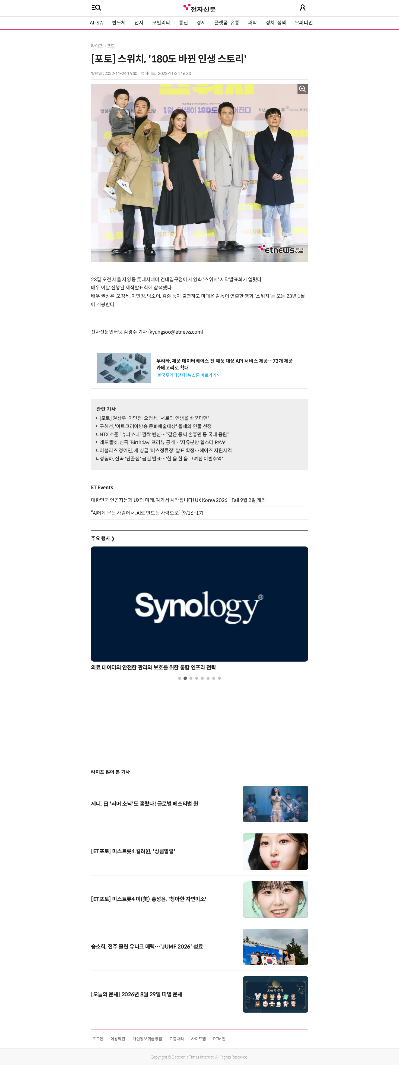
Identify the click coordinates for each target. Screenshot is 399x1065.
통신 (183, 23)
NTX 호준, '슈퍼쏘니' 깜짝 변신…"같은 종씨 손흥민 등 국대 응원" (165, 435)
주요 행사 (103, 539)
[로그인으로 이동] (302, 7)
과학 (252, 23)
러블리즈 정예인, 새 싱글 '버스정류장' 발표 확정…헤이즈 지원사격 (166, 451)
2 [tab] (185, 678)
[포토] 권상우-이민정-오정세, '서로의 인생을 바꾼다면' (154, 418)
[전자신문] (199, 7)
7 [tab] (213, 678)
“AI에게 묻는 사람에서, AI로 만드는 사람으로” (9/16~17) (147, 513)
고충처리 (176, 1038)
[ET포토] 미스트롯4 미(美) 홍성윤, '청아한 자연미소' (149, 899)
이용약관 (117, 1038)
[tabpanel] (199, 610)
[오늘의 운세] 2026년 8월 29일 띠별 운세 (136, 994)
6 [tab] (208, 678)
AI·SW (96, 23)
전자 (138, 23)
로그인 (97, 1038)
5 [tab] (202, 678)
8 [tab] (219, 678)
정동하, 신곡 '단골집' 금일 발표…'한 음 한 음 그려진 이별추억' (161, 459)
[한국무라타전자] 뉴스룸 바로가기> (187, 375)
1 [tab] (179, 678)
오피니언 (304, 23)
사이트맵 (198, 1038)
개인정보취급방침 (147, 1038)
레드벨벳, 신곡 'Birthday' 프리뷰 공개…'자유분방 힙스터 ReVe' (163, 442)
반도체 (119, 23)
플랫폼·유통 (226, 23)
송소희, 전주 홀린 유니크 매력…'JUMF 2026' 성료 (147, 946)
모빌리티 (161, 23)
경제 (201, 23)
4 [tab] (196, 678)
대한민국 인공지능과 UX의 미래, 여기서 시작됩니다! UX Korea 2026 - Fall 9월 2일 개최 (178, 500)
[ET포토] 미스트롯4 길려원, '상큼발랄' (133, 851)
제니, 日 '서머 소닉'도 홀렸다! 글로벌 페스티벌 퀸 (144, 804)
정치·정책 (276, 23)
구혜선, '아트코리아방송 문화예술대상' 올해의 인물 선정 (156, 426)
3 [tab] (190, 678)
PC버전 (219, 1038)
